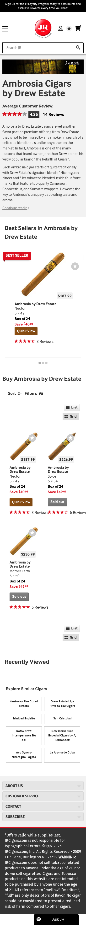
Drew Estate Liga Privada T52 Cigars (62, 704)
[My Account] (60, 28)
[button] (56, 919)
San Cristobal (62, 718)
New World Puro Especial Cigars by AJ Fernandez (62, 735)
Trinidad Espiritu (24, 718)
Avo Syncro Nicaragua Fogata (24, 755)
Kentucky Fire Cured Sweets (24, 704)
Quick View (26, 331)
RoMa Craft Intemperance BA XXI (24, 735)
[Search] (78, 47)
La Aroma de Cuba (62, 752)
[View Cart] (78, 28)
